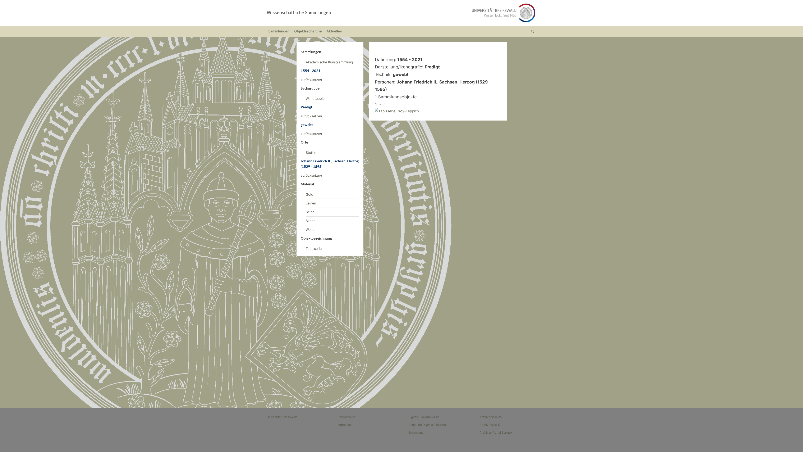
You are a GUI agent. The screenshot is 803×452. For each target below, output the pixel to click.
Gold (309, 194)
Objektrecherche (308, 31)
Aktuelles (334, 31)
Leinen (311, 203)
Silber (310, 221)
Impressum (345, 424)
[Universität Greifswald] (461, 13)
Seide (310, 212)
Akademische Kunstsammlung (329, 62)
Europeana (415, 432)
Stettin (311, 152)
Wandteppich (316, 98)
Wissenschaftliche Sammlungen (299, 12)
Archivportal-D (489, 424)
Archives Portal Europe (495, 432)
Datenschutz (346, 417)
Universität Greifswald (282, 417)
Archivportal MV (490, 417)
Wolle (310, 229)
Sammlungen (278, 31)
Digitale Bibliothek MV (423, 417)
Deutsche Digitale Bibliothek (428, 424)
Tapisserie (314, 249)
